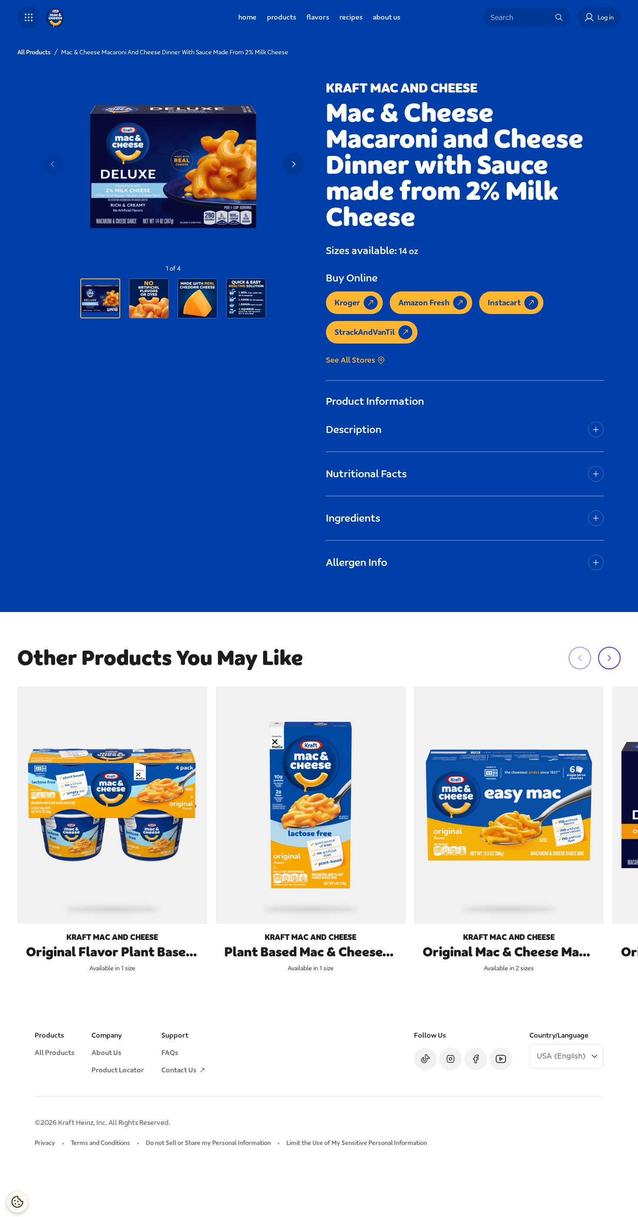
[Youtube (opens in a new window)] (501, 1059)
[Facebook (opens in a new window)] (475, 1059)
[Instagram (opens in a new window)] (450, 1059)
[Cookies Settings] (17, 1202)
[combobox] (519, 17)
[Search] (559, 17)
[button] (28, 17)
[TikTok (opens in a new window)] (425, 1059)
